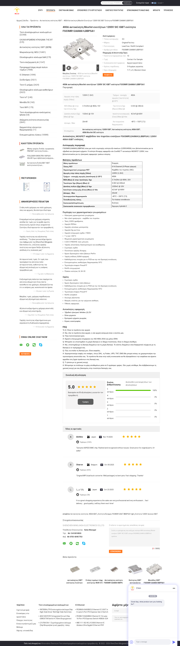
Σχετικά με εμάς (66, 10)
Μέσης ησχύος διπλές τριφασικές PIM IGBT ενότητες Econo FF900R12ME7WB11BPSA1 (40, 151)
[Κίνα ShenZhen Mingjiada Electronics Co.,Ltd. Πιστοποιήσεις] (27, 186)
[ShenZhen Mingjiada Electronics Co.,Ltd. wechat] (36, 345)
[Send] (174, 642)
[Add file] (131, 642)
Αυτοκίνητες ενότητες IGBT (51, 21)
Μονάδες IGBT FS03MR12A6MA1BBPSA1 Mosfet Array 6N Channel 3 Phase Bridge (154, 581)
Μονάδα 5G (25, 102)
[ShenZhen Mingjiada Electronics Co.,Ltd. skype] (42, 344)
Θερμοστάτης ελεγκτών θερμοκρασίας (30, 128)
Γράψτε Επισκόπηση (85, 403)
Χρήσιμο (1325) (85, 442)
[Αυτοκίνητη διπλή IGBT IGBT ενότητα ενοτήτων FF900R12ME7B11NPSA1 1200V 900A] (22, 164)
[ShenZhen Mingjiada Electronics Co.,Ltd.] (16, 11)
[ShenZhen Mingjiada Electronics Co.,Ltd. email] (23, 345)
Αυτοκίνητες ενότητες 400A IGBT (83, 514)
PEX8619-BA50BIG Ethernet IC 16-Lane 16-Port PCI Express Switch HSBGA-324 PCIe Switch (92, 617)
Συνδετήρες (25, 80)
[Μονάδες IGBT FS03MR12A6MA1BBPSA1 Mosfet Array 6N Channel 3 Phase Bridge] (154, 569)
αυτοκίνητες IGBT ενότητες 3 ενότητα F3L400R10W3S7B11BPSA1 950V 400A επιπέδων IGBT (75, 581)
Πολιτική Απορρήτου (32, 643)
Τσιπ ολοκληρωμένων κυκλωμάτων (36, 32)
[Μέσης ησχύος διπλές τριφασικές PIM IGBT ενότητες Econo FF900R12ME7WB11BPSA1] (22, 150)
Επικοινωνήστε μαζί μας (138, 10)
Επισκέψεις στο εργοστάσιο (89, 10)
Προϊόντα (50, 10)
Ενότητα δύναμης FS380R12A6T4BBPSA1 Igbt (116, 514)
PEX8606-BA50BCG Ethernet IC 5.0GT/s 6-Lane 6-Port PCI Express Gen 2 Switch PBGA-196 (92, 611)
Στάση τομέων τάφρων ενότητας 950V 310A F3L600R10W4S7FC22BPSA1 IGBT (95, 581)
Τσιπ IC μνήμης (26, 85)
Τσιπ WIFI (24, 107)
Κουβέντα (108, 75)
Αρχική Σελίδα (22, 21)
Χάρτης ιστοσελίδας (25, 631)
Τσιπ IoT (23, 97)
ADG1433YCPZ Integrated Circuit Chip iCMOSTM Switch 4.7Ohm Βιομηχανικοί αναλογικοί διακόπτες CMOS (56, 617)
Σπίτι (40, 10)
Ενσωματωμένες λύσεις (30, 135)
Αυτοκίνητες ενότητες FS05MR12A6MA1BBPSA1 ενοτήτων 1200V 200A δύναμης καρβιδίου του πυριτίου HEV (114, 581)
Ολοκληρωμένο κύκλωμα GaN (33, 57)
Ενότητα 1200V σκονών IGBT (146, 514)
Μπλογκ (156, 10)
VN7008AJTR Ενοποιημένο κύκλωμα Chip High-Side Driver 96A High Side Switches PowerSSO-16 (56, 611)
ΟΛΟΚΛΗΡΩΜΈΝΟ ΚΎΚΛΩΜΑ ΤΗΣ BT (36, 40)
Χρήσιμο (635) (85, 470)
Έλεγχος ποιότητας (114, 10)
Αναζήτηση (127, 3)
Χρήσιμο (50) (85, 495)
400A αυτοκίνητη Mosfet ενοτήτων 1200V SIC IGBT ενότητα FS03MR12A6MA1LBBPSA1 (80, 76)
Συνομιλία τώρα (142, 3)
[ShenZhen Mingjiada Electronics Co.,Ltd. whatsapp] (29, 345)
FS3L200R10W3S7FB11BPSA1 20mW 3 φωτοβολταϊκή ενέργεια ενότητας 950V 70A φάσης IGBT (40, 158)
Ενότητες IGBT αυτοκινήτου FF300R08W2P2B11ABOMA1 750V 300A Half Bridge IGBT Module (135, 581)
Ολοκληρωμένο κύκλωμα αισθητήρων (36, 90)
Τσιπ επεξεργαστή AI (29, 62)
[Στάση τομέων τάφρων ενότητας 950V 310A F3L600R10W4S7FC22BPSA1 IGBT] (95, 569)
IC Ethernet (25, 75)
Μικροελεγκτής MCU (29, 52)
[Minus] (173, 588)
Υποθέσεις (168, 10)
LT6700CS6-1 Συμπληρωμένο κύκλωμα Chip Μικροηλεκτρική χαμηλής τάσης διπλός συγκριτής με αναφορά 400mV (55, 624)
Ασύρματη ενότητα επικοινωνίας (34, 120)
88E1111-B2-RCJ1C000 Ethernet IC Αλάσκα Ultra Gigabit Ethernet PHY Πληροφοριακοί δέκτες (90, 624)
